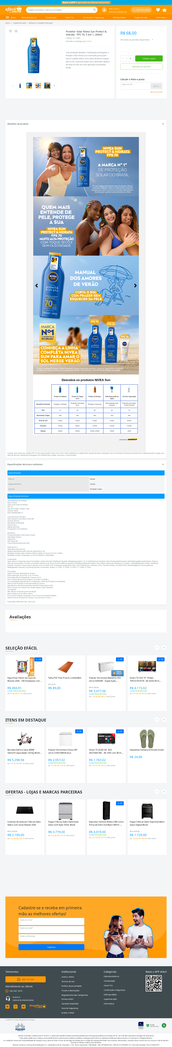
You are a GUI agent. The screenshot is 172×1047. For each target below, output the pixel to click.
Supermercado (141, 17)
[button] (86, 124)
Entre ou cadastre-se (118, 12)
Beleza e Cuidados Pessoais (41, 23)
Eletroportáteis (119, 17)
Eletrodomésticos (29, 17)
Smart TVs (69, 17)
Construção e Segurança (93, 17)
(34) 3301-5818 (16, 991)
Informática (161, 17)
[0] (164, 9)
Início (7, 23)
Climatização (51, 17)
